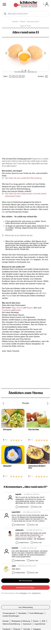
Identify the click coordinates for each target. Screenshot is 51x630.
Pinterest (16, 629)
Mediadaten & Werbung (21, 621)
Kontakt (6, 621)
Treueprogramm (9, 613)
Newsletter (22, 613)
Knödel (18, 310)
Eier (4, 212)
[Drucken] (46, 76)
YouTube (26, 629)
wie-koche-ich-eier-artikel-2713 (29, 536)
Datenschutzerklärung (11, 624)
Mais (44, 293)
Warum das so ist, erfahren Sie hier (19, 235)
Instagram (37, 629)
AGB (43, 621)
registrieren (36, 593)
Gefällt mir (37, 507)
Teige (13, 308)
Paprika (9, 296)
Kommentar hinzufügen (25, 588)
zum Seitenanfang (25, 607)
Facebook (6, 629)
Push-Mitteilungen (36, 613)
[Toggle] (46, 4)
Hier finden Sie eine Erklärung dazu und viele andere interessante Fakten (25, 195)
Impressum (27, 624)
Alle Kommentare (25, 581)
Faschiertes (6, 310)
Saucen (20, 308)
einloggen (23, 593)
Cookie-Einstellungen (11, 616)
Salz (31, 259)
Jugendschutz (39, 624)
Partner (36, 621)
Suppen (29, 308)
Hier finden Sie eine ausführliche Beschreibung (23, 178)
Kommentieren (24, 507)
